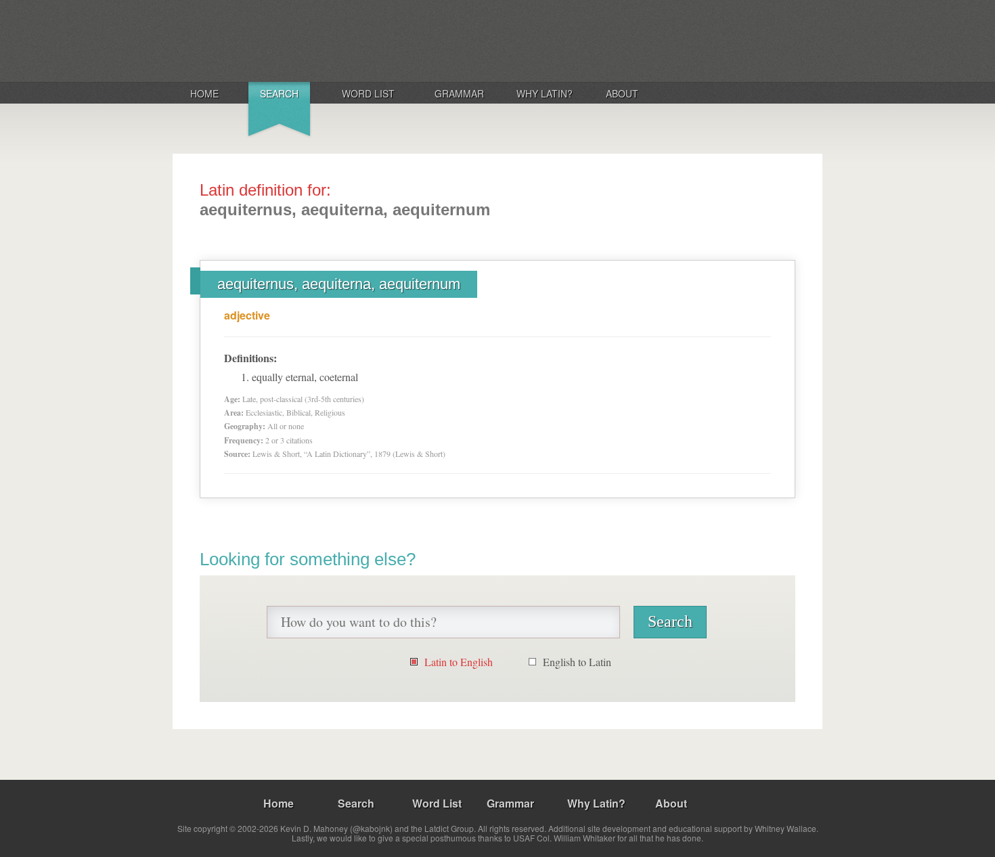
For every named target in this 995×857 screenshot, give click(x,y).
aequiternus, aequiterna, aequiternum (338, 284)
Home (204, 93)
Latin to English (458, 662)
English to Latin (577, 662)
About (622, 93)
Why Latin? (544, 93)
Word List (368, 93)
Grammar (459, 93)
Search (279, 93)
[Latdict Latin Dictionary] (351, 40)
